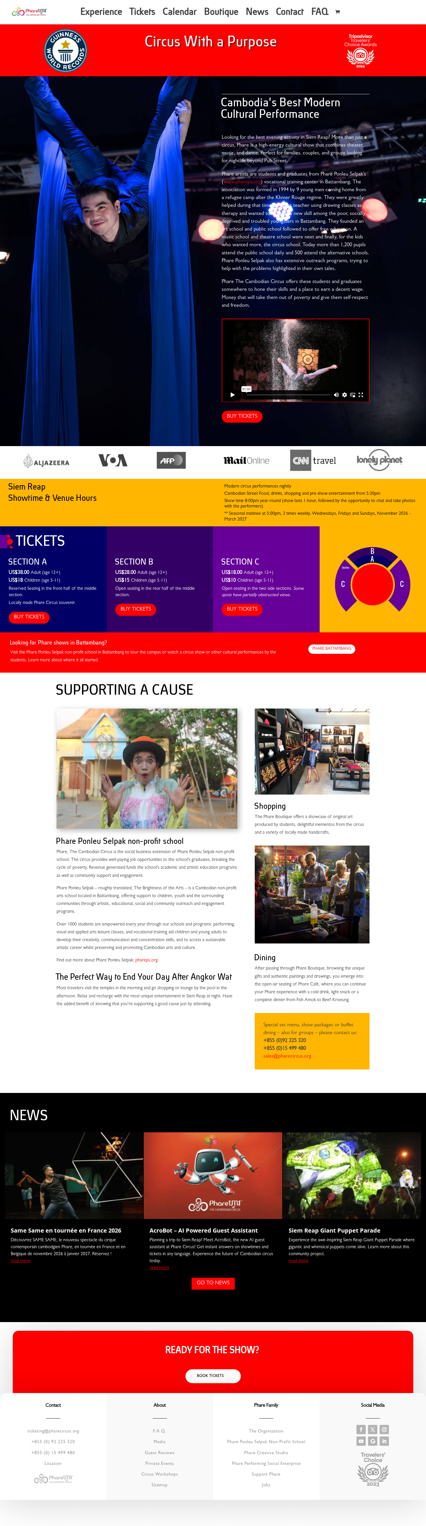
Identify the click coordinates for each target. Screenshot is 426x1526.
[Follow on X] (372, 1429)
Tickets (143, 13)
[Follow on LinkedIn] (384, 1441)
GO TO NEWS (213, 1283)
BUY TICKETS (242, 416)
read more (20, 1261)
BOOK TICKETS (210, 1376)
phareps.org (146, 960)
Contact (291, 13)
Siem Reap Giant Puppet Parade (335, 1230)
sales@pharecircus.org (287, 1056)
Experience (102, 13)
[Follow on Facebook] (361, 1429)
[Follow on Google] (372, 1441)
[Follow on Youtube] (361, 1441)
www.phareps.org (242, 182)
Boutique (222, 13)
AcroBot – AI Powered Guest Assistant (204, 1230)
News (258, 13)
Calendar (180, 13)
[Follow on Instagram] (384, 1429)
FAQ (320, 13)
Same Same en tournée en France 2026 (66, 1230)
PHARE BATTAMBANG (331, 649)
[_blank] (46, 467)
